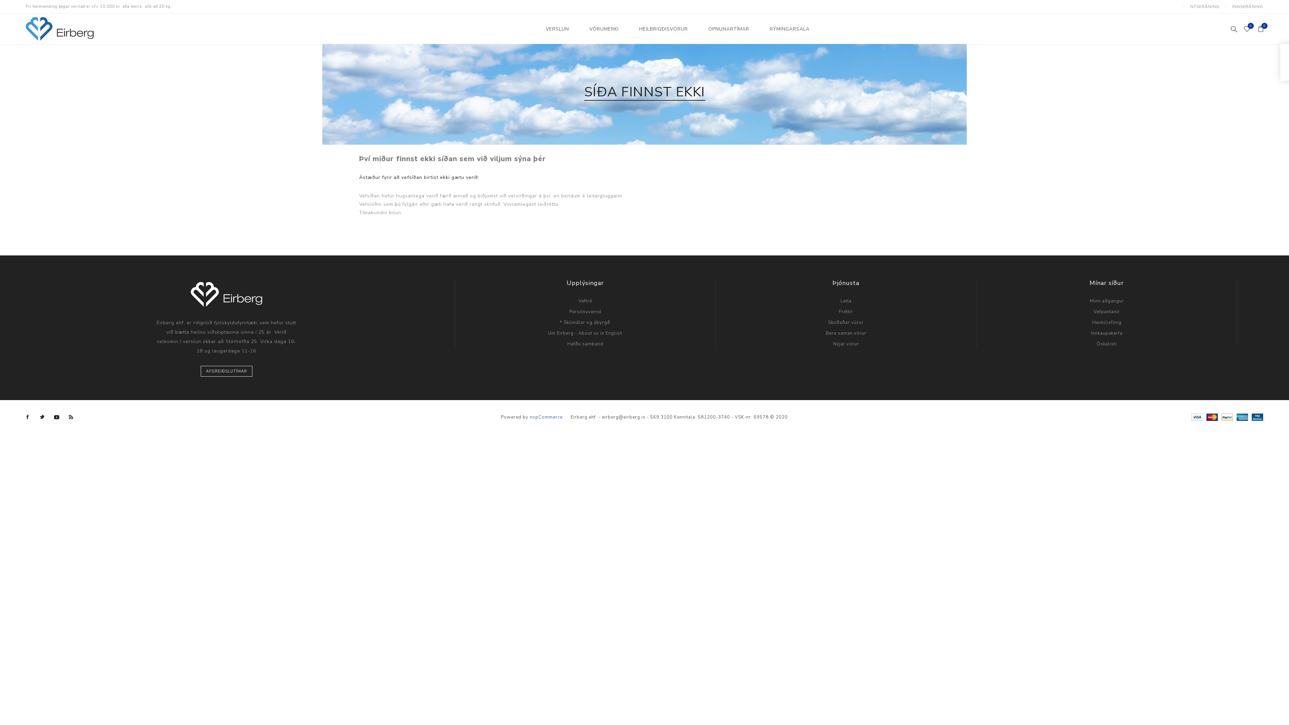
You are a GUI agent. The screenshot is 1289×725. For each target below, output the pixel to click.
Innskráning (1247, 6)
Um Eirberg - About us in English (585, 333)
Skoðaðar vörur (846, 323)
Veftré (585, 301)
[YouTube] (56, 417)
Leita (846, 301)
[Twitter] (42, 417)
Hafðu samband (585, 344)
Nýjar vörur (846, 344)
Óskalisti (1107, 344)
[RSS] (71, 417)
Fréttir (846, 312)
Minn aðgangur (1107, 301)
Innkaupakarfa (1107, 333)
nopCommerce (546, 417)
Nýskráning (1205, 6)
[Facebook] (27, 417)
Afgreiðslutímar (226, 371)
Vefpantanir (1107, 312)
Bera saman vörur (846, 333)
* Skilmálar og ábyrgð (585, 323)
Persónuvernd (585, 312)
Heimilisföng (1106, 323)
